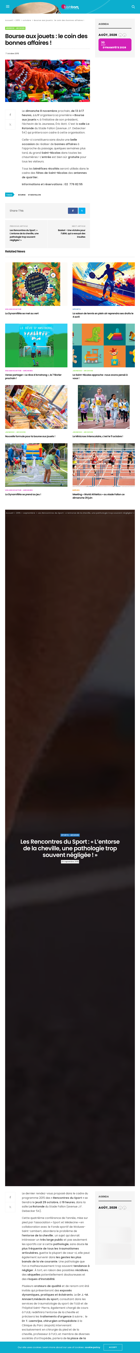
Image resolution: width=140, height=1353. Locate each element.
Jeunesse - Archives (15, 28)
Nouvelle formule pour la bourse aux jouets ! (30, 436)
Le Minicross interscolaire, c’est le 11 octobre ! (98, 436)
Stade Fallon (34, 195)
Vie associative (13, 309)
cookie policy (92, 1347)
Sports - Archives (70, 835)
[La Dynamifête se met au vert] (36, 284)
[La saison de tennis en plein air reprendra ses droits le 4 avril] (104, 284)
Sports (77, 309)
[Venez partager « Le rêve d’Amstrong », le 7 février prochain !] (36, 345)
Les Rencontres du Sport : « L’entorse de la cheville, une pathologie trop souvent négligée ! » (24, 235)
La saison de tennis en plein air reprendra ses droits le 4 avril (103, 315)
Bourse (21, 195)
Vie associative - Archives (19, 371)
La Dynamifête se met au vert (22, 313)
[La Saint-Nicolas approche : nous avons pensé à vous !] (104, 345)
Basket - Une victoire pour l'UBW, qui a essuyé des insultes (71, 233)
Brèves (76, 490)
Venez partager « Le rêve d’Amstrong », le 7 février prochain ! (33, 376)
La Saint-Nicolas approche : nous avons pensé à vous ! (100, 376)
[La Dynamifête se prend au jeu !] (36, 465)
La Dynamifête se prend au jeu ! (23, 494)
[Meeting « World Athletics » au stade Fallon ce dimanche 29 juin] (104, 465)
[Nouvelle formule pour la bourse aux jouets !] (36, 407)
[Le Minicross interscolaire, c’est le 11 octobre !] (104, 407)
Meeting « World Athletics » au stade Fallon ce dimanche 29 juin (98, 496)
